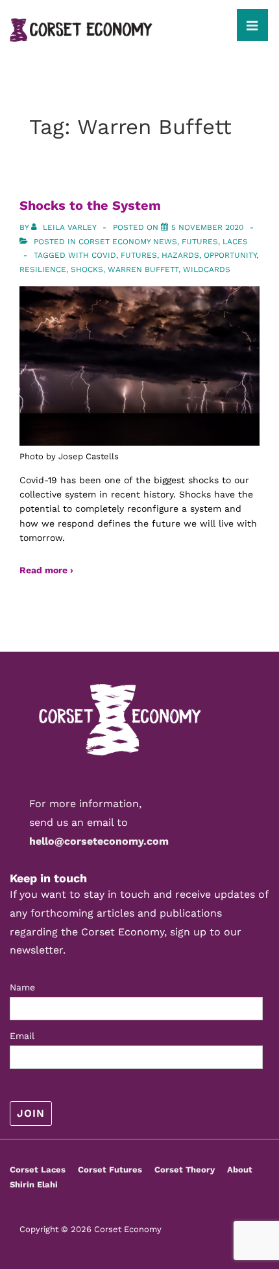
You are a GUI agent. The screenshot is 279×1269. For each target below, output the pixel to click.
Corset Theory (184, 1169)
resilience (42, 269)
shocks (87, 269)
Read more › (46, 570)
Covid (103, 255)
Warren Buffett (143, 269)
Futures (200, 241)
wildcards (206, 269)
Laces (235, 241)
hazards (180, 255)
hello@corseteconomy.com (99, 841)
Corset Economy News (128, 241)
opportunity (230, 255)
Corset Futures (110, 1169)
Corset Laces (38, 1169)
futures (139, 255)
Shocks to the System (90, 205)
